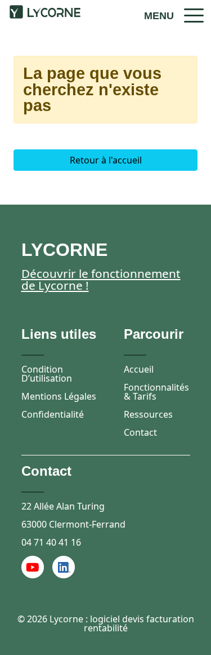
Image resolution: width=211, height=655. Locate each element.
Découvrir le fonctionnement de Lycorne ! (101, 279)
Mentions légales (58, 396)
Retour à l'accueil (106, 160)
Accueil (139, 369)
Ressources (148, 414)
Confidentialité (52, 414)
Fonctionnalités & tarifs (156, 392)
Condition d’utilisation (46, 374)
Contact (140, 432)
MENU (159, 15)
